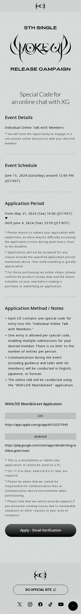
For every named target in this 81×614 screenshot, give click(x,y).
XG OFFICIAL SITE (38, 589)
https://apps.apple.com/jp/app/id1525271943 (36, 425)
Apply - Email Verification (40, 530)
